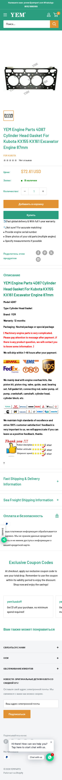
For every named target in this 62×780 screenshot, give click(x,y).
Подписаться (17, 714)
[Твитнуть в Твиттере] (51, 252)
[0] (56, 15)
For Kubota (9, 155)
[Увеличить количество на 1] (43, 191)
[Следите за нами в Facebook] (5, 741)
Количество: (11, 191)
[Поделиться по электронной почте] (38, 259)
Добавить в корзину (31, 204)
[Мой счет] (48, 15)
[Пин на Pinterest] (44, 252)
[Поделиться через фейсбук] (38, 252)
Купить (31, 215)
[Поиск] (54, 24)
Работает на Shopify (13, 773)
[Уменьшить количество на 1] (24, 191)
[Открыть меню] (5, 14)
